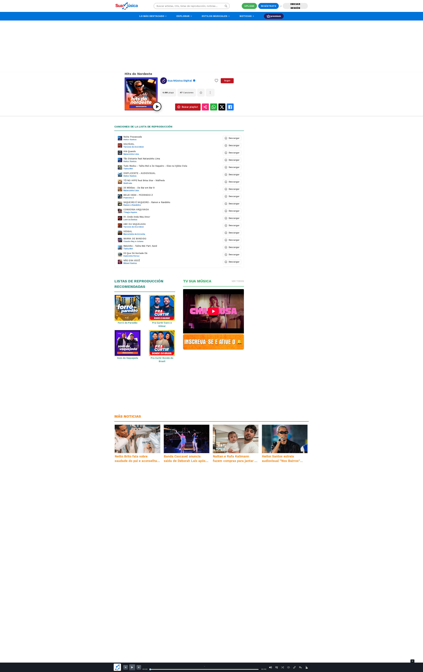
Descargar (234, 138)
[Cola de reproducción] (277, 667)
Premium (275, 16)
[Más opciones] (210, 93)
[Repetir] (288, 667)
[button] (168, 138)
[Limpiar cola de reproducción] (306, 667)
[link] (178, 80)
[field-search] (226, 6)
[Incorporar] (294, 667)
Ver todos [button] (238, 281)
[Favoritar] (216, 81)
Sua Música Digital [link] (180, 80)
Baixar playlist (190, 107)
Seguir (227, 81)
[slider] (150, 669)
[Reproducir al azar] (283, 667)
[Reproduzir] (156, 106)
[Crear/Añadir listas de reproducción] (300, 667)
